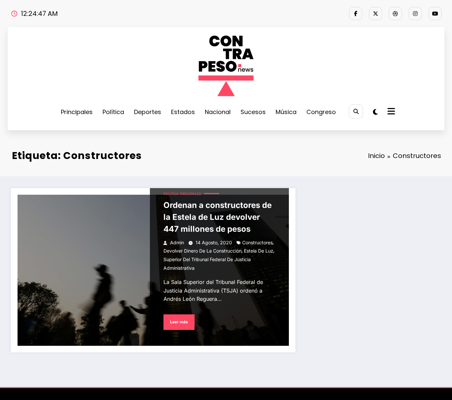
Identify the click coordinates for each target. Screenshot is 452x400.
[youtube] (435, 13)
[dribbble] (395, 13)
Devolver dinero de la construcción (202, 251)
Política (113, 112)
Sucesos (253, 112)
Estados (183, 112)
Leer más (179, 321)
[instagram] (415, 13)
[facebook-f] (355, 13)
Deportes (147, 112)
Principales (77, 112)
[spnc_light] (375, 112)
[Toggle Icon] (390, 112)
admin (177, 242)
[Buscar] (356, 111)
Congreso (321, 112)
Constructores (257, 242)
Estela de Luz (258, 251)
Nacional (218, 112)
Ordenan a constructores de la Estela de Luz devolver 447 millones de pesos (217, 217)
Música (286, 112)
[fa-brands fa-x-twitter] (375, 13)
